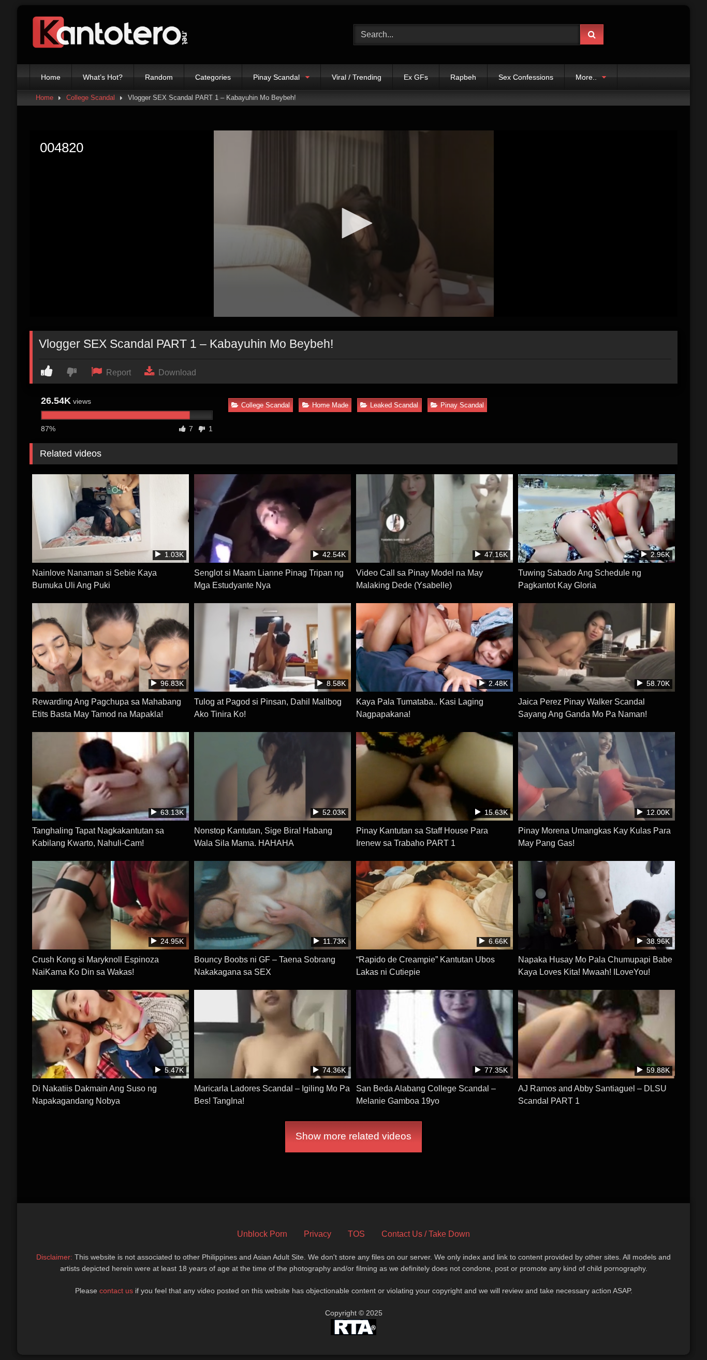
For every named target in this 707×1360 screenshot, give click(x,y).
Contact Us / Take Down (425, 1234)
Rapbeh (463, 77)
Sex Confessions (525, 77)
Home (51, 77)
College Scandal (90, 97)
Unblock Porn (262, 1234)
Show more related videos (353, 1136)
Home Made (330, 405)
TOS (356, 1234)
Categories (213, 77)
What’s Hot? (103, 77)
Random (159, 77)
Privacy (317, 1234)
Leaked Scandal (394, 405)
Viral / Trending (356, 77)
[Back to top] (675, 1329)
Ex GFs (416, 77)
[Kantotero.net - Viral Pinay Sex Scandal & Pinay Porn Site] (112, 34)
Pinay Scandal (276, 77)
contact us (116, 1290)
